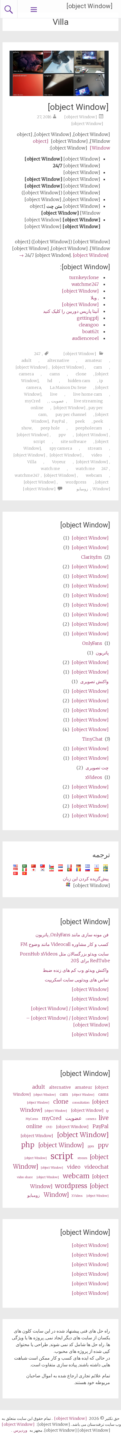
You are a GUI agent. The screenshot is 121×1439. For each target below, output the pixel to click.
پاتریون (102, 653)
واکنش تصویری (94, 681)
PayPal (58, 421)
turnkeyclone (84, 277)
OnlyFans (92, 643)
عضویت (57, 401)
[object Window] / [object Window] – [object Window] (68, 1021)
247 (37, 353)
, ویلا (95, 297)
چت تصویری (97, 767)
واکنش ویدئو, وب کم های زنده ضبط (76, 970)
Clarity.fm (91, 557)
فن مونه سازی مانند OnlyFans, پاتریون (72, 934)
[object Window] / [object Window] (70, 1008)
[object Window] (89, 6)
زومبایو (82, 488)
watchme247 (85, 284)
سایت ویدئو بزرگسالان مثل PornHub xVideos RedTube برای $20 (65, 957)
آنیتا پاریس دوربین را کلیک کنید (71, 311)
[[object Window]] (59, 94)
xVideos (93, 777)
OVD (49, 1127)
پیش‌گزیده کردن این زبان (86, 878)
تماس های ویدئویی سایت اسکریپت (77, 980)
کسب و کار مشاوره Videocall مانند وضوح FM (65, 944)
